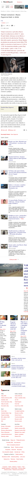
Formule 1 (3, 419)
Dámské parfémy (15, 456)
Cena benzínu (17, 442)
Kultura (2, 109)
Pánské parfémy (13, 461)
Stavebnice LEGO (6, 456)
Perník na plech (18, 421)
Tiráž (23, 466)
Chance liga (4, 411)
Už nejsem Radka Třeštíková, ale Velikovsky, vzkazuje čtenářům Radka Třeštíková (17, 201)
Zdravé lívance (18, 415)
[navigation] (2, 2)
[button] (14, 65)
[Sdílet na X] (26, 130)
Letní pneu (22, 456)
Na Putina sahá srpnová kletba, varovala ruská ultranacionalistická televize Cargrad (18, 172)
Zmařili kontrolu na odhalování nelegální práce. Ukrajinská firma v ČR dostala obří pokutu (17, 232)
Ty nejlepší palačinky (19, 411)
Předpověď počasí (20, 440)
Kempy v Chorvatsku (6, 426)
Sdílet (9, 25)
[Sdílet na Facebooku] (24, 130)
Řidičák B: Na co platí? (20, 432)
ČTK (2, 20)
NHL (2, 421)
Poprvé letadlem (5, 428)
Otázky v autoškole (19, 434)
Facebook (5, 466)
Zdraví (10, 189)
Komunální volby (5, 405)
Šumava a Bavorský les (6, 430)
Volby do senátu (4, 403)
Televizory (13, 459)
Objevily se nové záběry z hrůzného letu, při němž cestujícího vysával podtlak (24, 328)
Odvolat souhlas (7, 469)
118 (14, 25)
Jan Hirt (16, 399)
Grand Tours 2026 (19, 405)
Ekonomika (11, 146)
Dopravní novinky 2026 (20, 430)
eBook (4, 25)
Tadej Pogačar (18, 401)
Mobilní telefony (19, 454)
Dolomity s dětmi (5, 436)
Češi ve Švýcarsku (5, 432)
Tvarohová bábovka (19, 417)
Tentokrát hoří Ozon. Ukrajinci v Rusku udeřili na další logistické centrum (17, 158)
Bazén (12, 447)
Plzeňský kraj (11, 235)
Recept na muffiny (19, 413)
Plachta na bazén (19, 447)
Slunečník (13, 449)
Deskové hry (6, 459)
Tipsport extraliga (5, 415)
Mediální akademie (6, 468)
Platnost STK (18, 436)
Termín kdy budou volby (6, 401)
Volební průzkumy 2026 (6, 397)
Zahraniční (11, 175)
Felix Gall (17, 403)
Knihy (10, 205)
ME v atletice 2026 (5, 417)
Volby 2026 (3, 395)
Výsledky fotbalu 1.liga (6, 413)
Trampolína (7, 449)
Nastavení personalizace (18, 469)
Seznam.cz (19, 2)
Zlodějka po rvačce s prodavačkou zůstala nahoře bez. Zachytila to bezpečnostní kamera (17, 217)
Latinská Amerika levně (6, 434)
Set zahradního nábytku (7, 452)
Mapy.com (13, 440)
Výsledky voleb (4, 399)
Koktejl (10, 220)
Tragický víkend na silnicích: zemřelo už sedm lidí (13, 325)
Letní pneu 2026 (18, 426)
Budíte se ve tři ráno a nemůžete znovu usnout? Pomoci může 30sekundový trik (17, 186)
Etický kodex (14, 468)
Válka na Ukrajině (12, 161)
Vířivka (22, 452)
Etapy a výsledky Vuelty (20, 397)
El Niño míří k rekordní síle (3, 324)
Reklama (14, 466)
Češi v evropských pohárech (13, 444)
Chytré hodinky (19, 459)
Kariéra (19, 466)
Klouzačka (19, 449)
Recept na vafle (18, 419)
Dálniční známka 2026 (20, 428)
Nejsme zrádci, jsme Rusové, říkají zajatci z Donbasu (18, 245)
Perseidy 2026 (9, 442)
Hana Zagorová (14, 134)
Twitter (9, 466)
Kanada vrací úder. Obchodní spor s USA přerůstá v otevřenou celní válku (17, 143)
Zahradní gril (17, 452)
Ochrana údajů (21, 468)
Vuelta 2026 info (18, 395)
